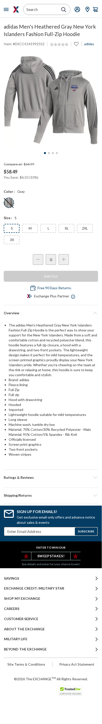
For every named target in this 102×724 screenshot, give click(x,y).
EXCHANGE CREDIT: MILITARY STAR (34, 588)
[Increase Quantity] (64, 259)
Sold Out (51, 276)
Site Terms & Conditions (26, 664)
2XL (85, 228)
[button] (51, 477)
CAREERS (11, 609)
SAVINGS (11, 578)
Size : (8, 218)
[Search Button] (63, 9)
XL (67, 228)
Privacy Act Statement (76, 664)
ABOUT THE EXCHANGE (24, 629)
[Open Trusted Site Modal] (70, 691)
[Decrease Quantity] (38, 259)
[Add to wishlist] (76, 43)
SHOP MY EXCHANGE (22, 599)
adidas (89, 44)
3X (12, 240)
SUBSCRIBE (86, 531)
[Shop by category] (7, 9)
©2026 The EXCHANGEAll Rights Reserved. (51, 679)
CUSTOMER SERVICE (21, 619)
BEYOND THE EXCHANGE (25, 649)
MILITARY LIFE (15, 639)
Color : (9, 191)
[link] (59, 44)
